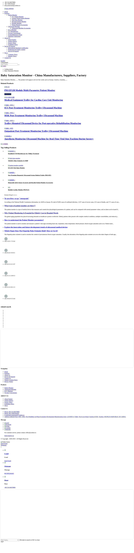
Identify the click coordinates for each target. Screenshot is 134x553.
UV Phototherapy (13, 31)
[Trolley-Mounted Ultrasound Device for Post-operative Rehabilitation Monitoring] (9, 120)
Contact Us (7, 58)
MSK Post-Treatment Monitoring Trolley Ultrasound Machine (33, 115)
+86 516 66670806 (9, 487)
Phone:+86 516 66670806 (11, 412)
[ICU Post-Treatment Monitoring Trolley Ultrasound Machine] (9, 105)
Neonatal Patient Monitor (19, 21)
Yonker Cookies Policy (11, 380)
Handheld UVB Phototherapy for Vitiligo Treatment (23, 153)
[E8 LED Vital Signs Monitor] (15, 165)
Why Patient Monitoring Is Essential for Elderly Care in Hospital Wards (31, 213)
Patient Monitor (12, 15)
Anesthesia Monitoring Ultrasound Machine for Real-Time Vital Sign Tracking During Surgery (48, 139)
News (6, 53)
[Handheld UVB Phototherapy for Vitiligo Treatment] (11, 151)
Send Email (4, 443)
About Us (7, 38)
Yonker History (12, 41)
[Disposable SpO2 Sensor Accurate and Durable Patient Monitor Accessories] (11, 180)
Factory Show (12, 43)
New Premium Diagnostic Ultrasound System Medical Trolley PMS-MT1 (29, 175)
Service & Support (9, 46)
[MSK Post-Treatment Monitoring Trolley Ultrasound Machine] (9, 113)
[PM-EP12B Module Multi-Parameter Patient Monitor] (6, 87)
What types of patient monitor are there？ (20, 206)
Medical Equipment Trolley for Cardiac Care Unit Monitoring (33, 100)
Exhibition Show (13, 44)
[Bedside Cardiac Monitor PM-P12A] (9, 187)
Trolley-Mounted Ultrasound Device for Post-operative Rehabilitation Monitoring (42, 123)
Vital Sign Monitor (17, 20)
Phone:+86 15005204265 (11, 413)
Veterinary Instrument (14, 36)
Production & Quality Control (16, 49)
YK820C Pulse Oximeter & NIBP (18, 160)
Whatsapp (3, 445)
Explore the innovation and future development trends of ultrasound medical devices (35, 227)
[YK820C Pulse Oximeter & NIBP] (14, 158)
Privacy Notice (8, 381)
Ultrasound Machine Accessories (21, 28)
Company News (12, 54)
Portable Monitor (16, 23)
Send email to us (9, 435)
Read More (8, 94)
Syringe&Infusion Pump (15, 35)
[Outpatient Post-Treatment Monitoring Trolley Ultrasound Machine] (8, 128)
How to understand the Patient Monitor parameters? (24, 220)
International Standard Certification (18, 48)
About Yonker (12, 39)
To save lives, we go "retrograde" (16, 198)
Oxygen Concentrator (14, 33)
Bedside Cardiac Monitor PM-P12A (18, 190)
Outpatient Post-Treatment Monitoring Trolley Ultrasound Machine (36, 131)
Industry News (12, 56)
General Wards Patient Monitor (21, 18)
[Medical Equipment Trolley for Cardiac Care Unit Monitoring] (9, 97)
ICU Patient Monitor (18, 16)
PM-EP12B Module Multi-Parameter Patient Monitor (29, 90)
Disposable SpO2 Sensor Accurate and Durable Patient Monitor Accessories (30, 182)
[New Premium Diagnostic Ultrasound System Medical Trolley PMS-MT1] (11, 172)
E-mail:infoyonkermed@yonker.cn (14, 415)
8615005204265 (9, 473)
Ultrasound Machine (14, 26)
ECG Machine (12, 30)
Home (6, 12)
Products (6, 13)
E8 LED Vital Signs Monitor (16, 168)
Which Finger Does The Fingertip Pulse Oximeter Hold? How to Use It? (31, 231)
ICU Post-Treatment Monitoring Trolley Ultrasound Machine (33, 108)
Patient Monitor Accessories (20, 25)
